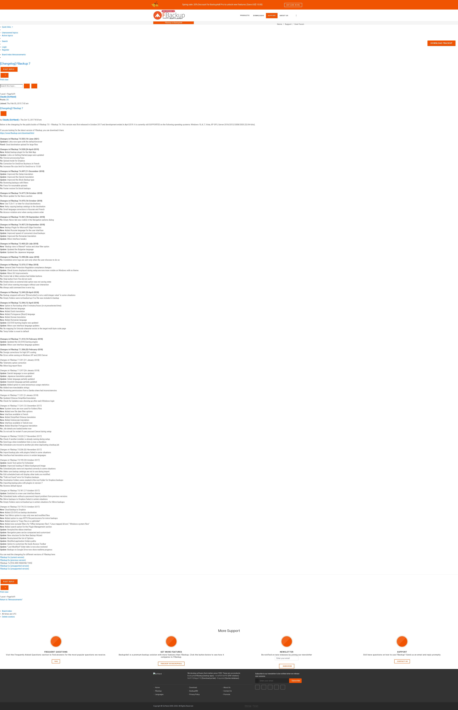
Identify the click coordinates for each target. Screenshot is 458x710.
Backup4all (191, 676)
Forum (255, 706)
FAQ (56, 661)
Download (193, 687)
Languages (159, 694)
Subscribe (287, 666)
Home (157, 687)
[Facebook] (257, 687)
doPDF (225, 676)
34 (7, 100)
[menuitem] (10, 33)
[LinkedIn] (270, 687)
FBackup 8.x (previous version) (13, 560)
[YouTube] (276, 687)
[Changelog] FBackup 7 (15, 63)
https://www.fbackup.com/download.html (17, 133)
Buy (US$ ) (293, 5)
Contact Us (402, 661)
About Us (227, 687)
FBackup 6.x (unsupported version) (14, 566)
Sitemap (248, 706)
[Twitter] (264, 687)
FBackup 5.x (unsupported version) (14, 569)
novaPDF (218, 676)
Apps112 (197, 678)
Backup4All (193, 691)
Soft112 (190, 678)
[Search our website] (302, 15)
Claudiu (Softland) (8, 97)
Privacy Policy (194, 694)
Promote (227, 694)
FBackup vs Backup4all (171, 663)
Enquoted (220, 678)
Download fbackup (441, 43)
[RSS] (283, 687)
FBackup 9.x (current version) (12, 557)
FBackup (158, 691)
